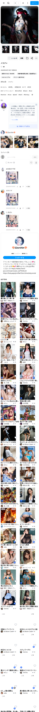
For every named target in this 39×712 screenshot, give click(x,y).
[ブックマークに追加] (27, 58)
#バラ (24, 87)
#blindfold (18, 91)
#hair (30, 91)
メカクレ (10, 82)
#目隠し (10, 87)
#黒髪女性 (18, 87)
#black (25, 91)
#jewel (15, 95)
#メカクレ (4, 87)
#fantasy (26, 95)
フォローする (19, 258)
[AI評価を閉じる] (36, 105)
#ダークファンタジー (7, 91)
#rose (9, 95)
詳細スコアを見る (24, 126)
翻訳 (2, 100)
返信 (29, 186)
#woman (3, 95)
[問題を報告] (23, 186)
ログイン (34, 3)
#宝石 (29, 87)
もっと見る (15, 119)
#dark (20, 95)
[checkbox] (6, 162)
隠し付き (10, 162)
